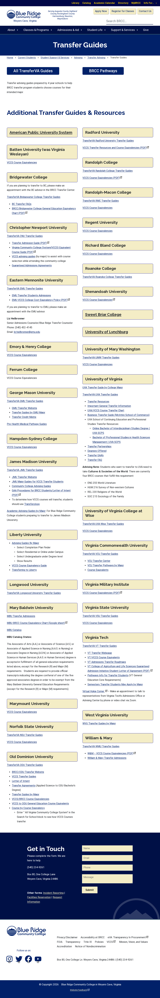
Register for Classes (123, 11)
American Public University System (41, 132)
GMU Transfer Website (24, 408)
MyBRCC (136, 3)
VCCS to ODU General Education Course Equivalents (40, 803)
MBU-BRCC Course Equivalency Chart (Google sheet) (37, 622)
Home (10, 57)
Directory (123, 3)
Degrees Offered (97, 450)
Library (75, 3)
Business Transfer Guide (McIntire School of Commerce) (119, 414)
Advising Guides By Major (25, 543)
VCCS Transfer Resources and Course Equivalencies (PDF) (115, 147)
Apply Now (101, 11)
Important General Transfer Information (109, 405)
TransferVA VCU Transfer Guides (100, 553)
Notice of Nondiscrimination (90, 946)
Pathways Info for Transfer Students (108, 675)
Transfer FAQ (95, 459)
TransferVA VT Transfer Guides (99, 645)
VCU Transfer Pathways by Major (106, 565)
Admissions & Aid (68, 30)
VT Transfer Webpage (100, 652)
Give (146, 30)
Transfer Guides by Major (25, 794)
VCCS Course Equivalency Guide (29, 565)
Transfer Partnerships (99, 446)
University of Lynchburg (106, 332)
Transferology (32, 504)
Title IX (87, 941)
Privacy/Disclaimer (67, 937)
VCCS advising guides (23, 256)
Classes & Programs (36, 30)
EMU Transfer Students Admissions (31, 295)
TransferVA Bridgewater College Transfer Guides (33, 197)
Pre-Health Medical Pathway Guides (27, 424)
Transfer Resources (98, 401)
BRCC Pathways (103, 71)
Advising (78, 57)
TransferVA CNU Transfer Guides (25, 236)
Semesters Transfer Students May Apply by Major (115, 684)
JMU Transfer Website (24, 477)
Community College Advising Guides (31, 486)
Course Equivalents (98, 569)
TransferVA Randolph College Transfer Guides (107, 170)
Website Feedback (80, 990)
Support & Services (123, 30)
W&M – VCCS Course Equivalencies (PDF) (112, 753)
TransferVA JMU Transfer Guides (25, 470)
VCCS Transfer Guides (24, 776)
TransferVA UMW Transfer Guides (100, 357)
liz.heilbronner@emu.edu (27, 331)
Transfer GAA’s (96, 455)
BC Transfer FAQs (21, 204)
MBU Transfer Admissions (21, 616)
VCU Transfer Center (99, 560)
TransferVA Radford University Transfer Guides (108, 140)
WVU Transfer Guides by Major (99, 723)
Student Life (94, 30)
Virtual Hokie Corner (94, 691)
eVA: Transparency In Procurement (128, 937)
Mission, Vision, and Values (133, 941)
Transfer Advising (96, 57)
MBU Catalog (14, 630)
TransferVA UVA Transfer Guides (100, 394)
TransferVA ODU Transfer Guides (25, 764)
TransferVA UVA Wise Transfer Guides (103, 523)
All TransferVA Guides (33, 71)
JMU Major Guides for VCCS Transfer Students (37, 481)
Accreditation (64, 946)
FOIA (59, 941)
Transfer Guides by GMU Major (28, 412)
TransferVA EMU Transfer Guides (25, 288)
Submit (89, 889)
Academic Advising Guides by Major (26, 510)
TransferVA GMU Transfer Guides (25, 401)
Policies (99, 941)
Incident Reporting (53, 892)
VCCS (111, 941)
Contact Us (145, 11)
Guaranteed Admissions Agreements (32, 265)
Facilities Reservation (39, 897)
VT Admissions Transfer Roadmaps (107, 661)
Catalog (86, 3)
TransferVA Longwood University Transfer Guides (34, 593)
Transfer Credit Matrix (24, 417)
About (11, 30)
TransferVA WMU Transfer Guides (100, 746)
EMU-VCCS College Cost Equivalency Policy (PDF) (41, 299)
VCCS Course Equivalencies (22, 162)
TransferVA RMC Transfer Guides (100, 200)
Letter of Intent (21, 781)
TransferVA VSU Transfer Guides (100, 615)
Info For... (149, 3)
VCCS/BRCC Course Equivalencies (30, 798)
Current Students (27, 57)
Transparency (72, 941)
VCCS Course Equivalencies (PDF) (102, 177)
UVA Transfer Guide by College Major (102, 387)
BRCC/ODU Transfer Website (28, 772)
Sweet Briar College (103, 314)
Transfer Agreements (23, 785)
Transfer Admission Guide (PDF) (30, 243)
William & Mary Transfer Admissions (107, 757)
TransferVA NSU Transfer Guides (25, 735)
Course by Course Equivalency (28, 808)
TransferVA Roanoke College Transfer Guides (107, 276)
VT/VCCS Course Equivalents (104, 657)
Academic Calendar (104, 3)
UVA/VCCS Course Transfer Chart (106, 410)
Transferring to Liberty (24, 569)
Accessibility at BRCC (93, 937)
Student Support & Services (55, 57)
